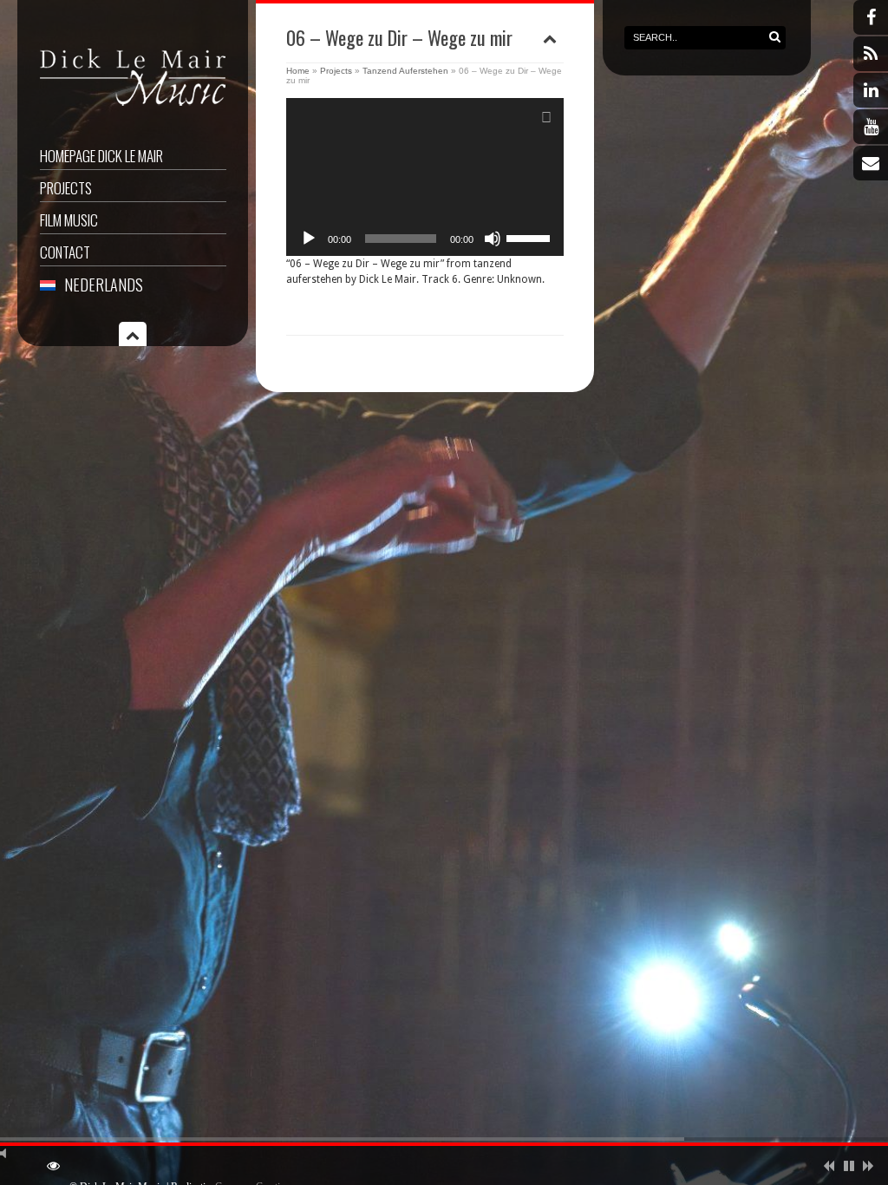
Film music (69, 220)
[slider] (530, 236)
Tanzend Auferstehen (405, 70)
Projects (66, 188)
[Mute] (492, 238)
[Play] (308, 238)
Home (298, 70)
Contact (65, 252)
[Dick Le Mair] (133, 108)
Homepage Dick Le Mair (101, 156)
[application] (425, 177)
